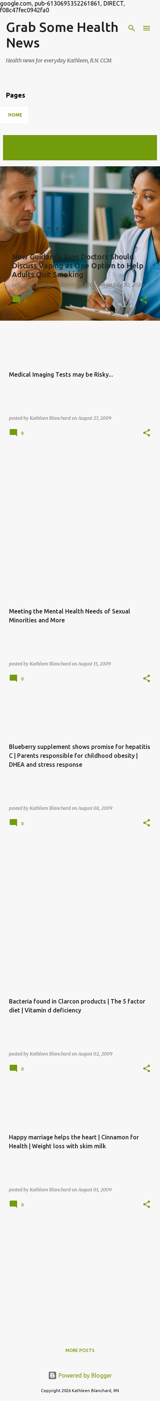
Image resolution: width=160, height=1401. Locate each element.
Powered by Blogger (84, 1375)
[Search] (131, 28)
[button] (143, 300)
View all (18, 153)
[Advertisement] (80, 505)
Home (15, 114)
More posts (80, 1350)
